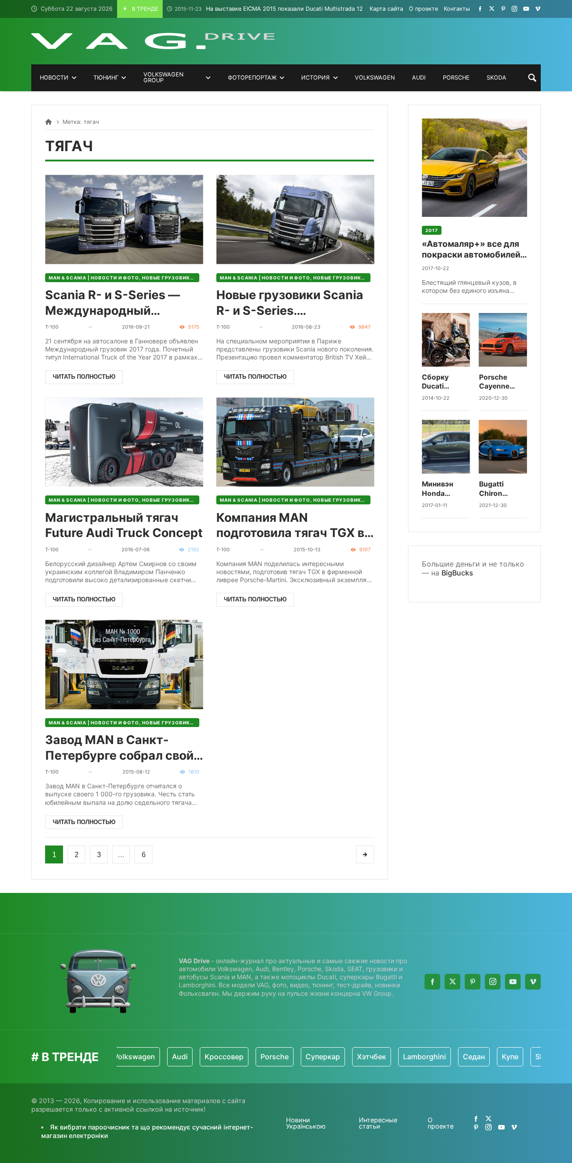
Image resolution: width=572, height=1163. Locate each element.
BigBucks (457, 572)
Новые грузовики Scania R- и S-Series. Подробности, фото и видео (289, 303)
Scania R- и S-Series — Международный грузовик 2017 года (112, 303)
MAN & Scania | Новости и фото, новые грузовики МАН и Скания (124, 277)
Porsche (255, 1056)
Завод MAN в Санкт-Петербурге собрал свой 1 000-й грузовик (123, 747)
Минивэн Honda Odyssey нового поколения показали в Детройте (441, 489)
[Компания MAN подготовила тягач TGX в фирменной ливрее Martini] (295, 442)
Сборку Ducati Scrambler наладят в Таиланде (439, 382)
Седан (455, 1056)
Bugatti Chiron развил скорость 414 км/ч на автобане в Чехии (499, 489)
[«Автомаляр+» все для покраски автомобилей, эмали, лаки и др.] (474, 167)
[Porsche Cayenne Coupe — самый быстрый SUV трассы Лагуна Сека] (503, 340)
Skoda (527, 1056)
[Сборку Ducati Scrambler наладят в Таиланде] (446, 340)
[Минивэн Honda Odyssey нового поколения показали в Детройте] (446, 447)
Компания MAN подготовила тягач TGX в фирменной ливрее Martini (290, 525)
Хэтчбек (352, 1056)
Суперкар (303, 1056)
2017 (431, 230)
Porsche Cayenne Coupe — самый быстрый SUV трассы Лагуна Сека (500, 382)
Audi (160, 1056)
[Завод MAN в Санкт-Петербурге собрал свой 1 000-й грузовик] (124, 664)
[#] (480, 8)
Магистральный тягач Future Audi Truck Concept (123, 525)
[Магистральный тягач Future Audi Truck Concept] (124, 442)
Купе (491, 1056)
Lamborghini (405, 1056)
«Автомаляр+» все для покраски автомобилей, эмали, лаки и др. (472, 250)
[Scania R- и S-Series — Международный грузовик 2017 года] (124, 219)
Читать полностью (84, 376)
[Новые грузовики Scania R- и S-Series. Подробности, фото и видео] (295, 219)
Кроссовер (204, 1056)
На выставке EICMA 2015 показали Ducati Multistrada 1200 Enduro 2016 (290, 8)
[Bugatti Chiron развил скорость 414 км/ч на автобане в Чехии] (503, 447)
